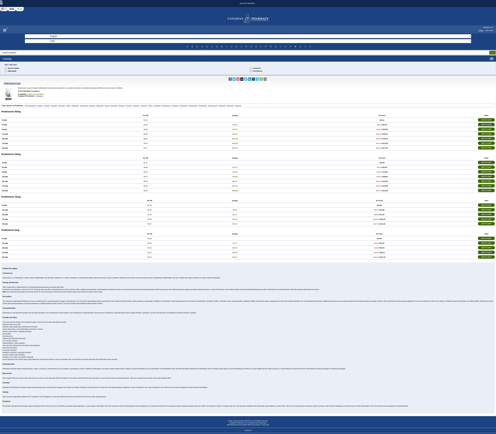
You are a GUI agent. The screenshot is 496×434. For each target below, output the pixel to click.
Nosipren (121, 106)
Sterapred (221, 106)
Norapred (114, 106)
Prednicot (175, 106)
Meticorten (100, 106)
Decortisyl (61, 106)
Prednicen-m (166, 106)
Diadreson (75, 106)
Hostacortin (84, 106)
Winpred (238, 106)
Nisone (107, 106)
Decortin (54, 106)
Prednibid (157, 106)
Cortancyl (47, 106)
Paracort (144, 106)
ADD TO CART (486, 120)
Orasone (129, 106)
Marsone (92, 106)
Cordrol (39, 106)
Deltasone (39, 96)
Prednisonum (212, 106)
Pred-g (150, 106)
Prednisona (203, 106)
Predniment (184, 106)
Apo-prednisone (30, 106)
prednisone (35, 91)
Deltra (68, 106)
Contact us (248, 430)
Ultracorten (230, 106)
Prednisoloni (193, 106)
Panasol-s (136, 106)
